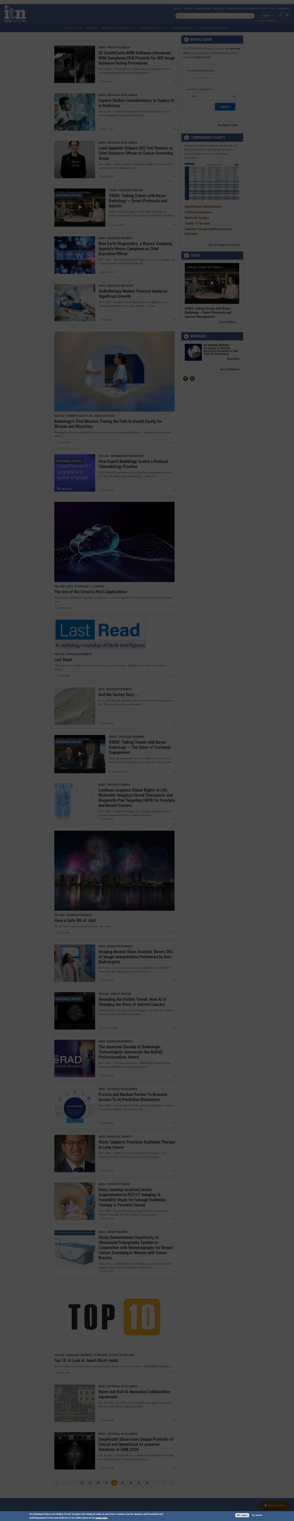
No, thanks (257, 1515)
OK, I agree (242, 1515)
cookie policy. (101, 1517)
